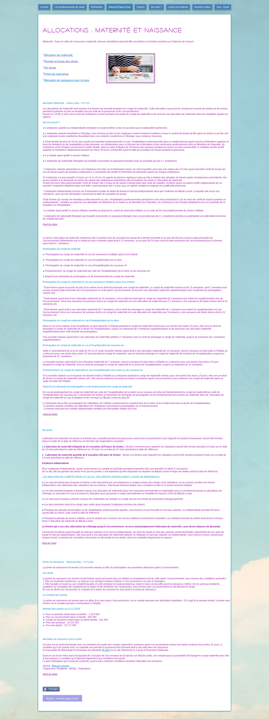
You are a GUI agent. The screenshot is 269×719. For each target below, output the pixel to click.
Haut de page (50, 224)
